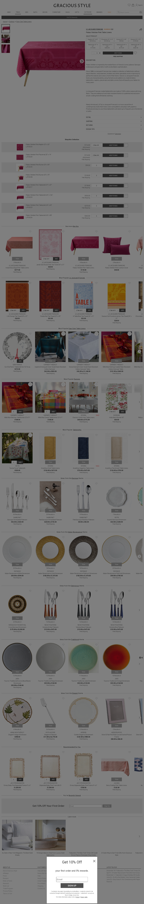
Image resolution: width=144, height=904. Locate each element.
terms (77, 897)
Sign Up (72, 885)
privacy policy (84, 897)
